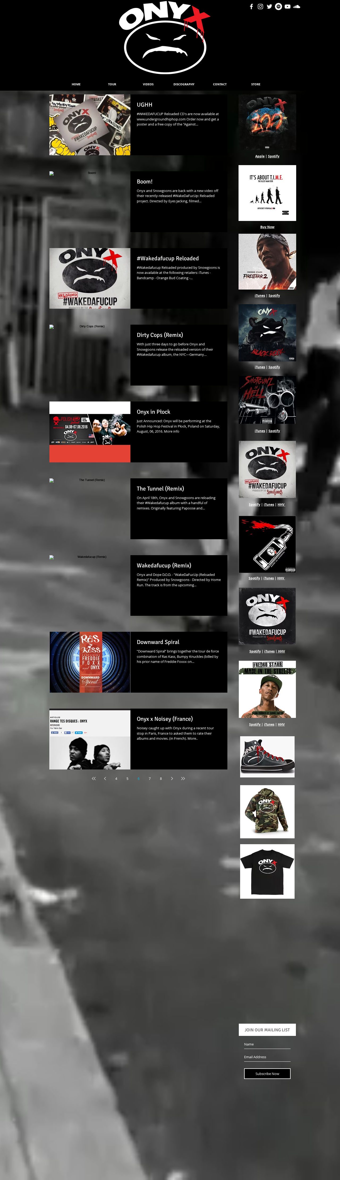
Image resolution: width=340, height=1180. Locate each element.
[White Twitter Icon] (269, 6)
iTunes (260, 295)
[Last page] (183, 778)
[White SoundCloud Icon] (296, 6)
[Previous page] (105, 778)
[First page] (94, 778)
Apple (260, 156)
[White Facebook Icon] (251, 6)
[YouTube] (287, 6)
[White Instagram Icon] (260, 6)
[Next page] (172, 778)
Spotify (273, 156)
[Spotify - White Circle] (278, 6)
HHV (281, 504)
